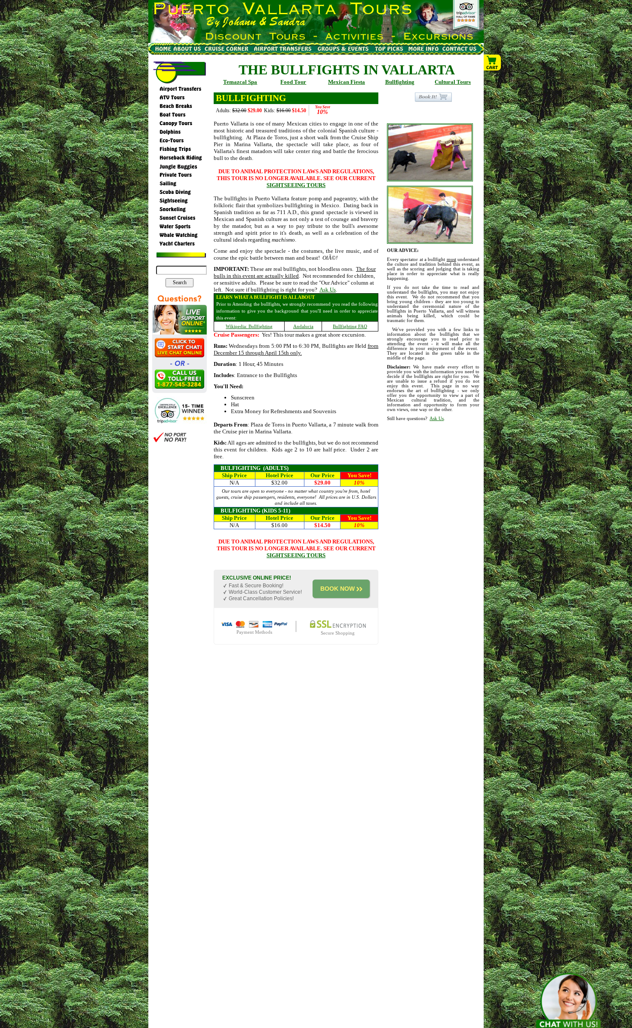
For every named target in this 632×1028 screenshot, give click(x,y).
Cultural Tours (453, 82)
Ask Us (327, 289)
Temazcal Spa (240, 82)
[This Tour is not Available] (433, 96)
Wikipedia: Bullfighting (249, 326)
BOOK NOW (337, 588)
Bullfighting (399, 82)
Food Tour (293, 82)
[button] (493, 63)
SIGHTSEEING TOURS (296, 185)
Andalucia (303, 326)
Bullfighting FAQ (350, 326)
